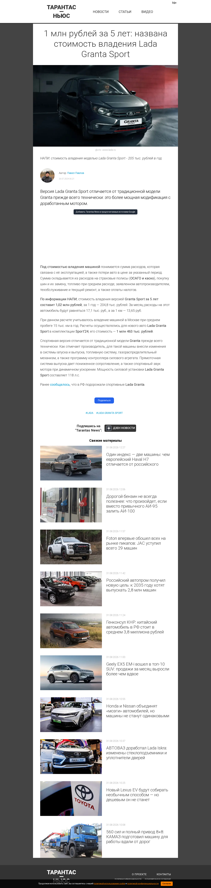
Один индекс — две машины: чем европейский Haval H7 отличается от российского (138, 459)
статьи (125, 11)
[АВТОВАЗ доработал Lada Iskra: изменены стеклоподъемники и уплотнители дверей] (71, 756)
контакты (164, 874)
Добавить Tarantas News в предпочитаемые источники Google (105, 212)
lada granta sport (110, 412)
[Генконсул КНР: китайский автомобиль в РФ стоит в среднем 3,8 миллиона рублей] (71, 630)
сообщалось (59, 385)
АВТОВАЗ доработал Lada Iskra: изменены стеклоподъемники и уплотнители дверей (136, 752)
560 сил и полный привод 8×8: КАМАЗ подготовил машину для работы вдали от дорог (137, 836)
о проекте (139, 874)
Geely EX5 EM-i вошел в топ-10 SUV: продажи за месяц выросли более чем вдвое (137, 669)
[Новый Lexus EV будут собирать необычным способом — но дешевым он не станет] (71, 798)
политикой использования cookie (109, 883)
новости (101, 11)
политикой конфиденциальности (143, 883)
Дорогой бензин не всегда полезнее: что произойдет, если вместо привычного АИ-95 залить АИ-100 (136, 504)
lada (90, 412)
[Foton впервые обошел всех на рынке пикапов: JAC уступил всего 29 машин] (71, 547)
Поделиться (104, 400)
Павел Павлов (75, 172)
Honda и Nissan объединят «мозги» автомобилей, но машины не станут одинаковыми (137, 710)
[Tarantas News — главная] (61, 11)
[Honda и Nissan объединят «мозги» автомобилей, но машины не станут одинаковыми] (71, 714)
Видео (147, 11)
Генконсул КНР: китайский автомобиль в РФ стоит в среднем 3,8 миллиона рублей (135, 627)
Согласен (166, 884)
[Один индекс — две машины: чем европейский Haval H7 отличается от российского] (71, 463)
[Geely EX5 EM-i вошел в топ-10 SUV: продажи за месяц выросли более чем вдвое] (71, 672)
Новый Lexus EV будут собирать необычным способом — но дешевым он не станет (137, 794)
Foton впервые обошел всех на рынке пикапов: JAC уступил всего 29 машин (136, 543)
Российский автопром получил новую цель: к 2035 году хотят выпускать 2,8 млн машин (135, 585)
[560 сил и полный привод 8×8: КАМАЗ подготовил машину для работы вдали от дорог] (71, 840)
